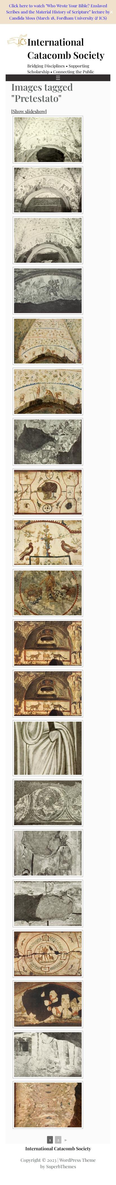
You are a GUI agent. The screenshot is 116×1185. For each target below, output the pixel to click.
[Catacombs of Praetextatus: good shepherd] (48, 290)
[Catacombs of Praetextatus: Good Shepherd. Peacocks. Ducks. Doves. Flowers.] (48, 1105)
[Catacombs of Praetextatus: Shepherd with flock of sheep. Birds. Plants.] (48, 593)
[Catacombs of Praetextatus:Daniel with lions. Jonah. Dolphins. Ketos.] (48, 1004)
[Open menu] (58, 77)
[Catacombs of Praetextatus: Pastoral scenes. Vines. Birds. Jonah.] (48, 341)
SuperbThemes (61, 1166)
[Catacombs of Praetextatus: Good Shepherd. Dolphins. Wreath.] (48, 953)
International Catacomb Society (58, 1148)
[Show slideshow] (29, 111)
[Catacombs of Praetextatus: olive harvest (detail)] (48, 391)
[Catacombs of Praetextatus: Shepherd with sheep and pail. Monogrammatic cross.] (48, 903)
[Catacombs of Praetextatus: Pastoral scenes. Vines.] (48, 139)
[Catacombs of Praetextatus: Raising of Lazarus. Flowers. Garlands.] (48, 1054)
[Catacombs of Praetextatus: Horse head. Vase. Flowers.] (48, 441)
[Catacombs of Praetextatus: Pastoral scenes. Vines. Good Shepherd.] (48, 190)
